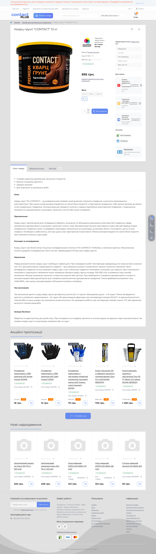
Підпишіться (43, 504)
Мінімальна (128, 149)
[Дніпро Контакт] (87, 42)
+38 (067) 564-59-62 (109, 16)
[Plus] (88, 110)
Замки (93, 515)
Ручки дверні (96, 521)
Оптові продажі (132, 526)
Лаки (93, 507)
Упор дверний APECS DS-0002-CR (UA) (77, 466)
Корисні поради (132, 505)
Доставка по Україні (70, 9)
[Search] (59, 15)
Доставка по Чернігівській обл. (45, 9)
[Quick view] (34, 343)
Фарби (17, 22)
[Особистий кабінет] (151, 238)
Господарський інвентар (100, 523)
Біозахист (95, 510)
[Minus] (88, 112)
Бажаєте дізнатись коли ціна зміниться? (92, 80)
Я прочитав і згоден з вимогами (30, 510)
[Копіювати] (92, 56)
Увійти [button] (141, 9)
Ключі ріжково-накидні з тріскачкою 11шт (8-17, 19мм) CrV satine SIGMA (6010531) (131, 376)
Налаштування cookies (134, 507)
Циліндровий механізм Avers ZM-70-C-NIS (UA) (24, 466)
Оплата (129, 529)
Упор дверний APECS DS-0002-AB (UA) (104, 466)
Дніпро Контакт (93, 52)
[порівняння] (139, 29)
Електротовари (97, 526)
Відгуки (86, 9)
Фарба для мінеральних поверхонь (36, 22)
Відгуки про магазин (134, 521)
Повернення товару (133, 523)
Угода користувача (27, 510)
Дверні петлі (96, 518)
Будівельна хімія (97, 513)
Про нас (15, 9)
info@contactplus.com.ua (67, 532)
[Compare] (34, 352)
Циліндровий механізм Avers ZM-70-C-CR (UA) (50, 466)
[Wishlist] (34, 347)
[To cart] (31, 403)
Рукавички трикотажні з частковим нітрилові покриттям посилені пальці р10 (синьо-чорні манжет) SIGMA (78, 379)
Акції (128, 531)
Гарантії (26, 9)
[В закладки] (132, 29)
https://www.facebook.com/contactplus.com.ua (59, 526)
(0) (90, 59)
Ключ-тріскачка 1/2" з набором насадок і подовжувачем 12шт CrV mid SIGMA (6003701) (105, 376)
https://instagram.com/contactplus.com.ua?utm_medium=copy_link (65, 526)
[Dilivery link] (141, 85)
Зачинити (140, 3)
